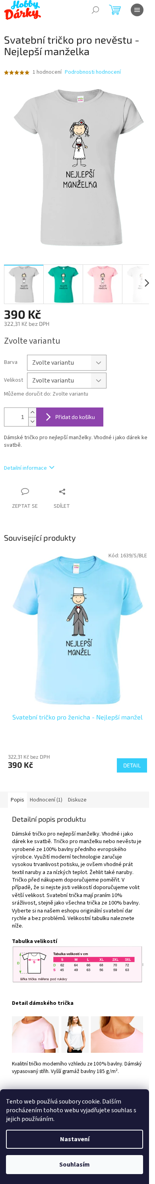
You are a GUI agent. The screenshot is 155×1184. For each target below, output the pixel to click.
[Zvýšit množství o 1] (32, 412)
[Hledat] (95, 10)
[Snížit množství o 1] (32, 421)
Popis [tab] (17, 800)
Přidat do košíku (75, 416)
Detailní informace (25, 468)
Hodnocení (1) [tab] (46, 800)
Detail (132, 765)
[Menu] (137, 10)
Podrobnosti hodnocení (93, 72)
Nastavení (74, 1139)
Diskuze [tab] (77, 800)
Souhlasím (74, 1164)
